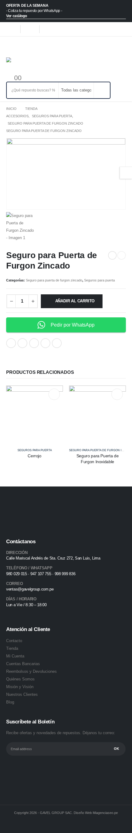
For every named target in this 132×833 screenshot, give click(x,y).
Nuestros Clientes (22, 694)
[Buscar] (101, 90)
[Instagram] (29, 29)
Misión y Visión (19, 686)
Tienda (12, 648)
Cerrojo (34, 455)
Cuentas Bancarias (23, 663)
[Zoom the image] (25, 510)
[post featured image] (34, 413)
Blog (10, 702)
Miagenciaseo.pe (105, 813)
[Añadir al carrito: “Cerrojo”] (54, 394)
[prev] (112, 255)
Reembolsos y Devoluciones (31, 671)
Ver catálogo (16, 16)
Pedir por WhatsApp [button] (73, 324)
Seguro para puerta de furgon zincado (54, 280)
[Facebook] (10, 29)
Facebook (11, 343)
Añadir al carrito (75, 301)
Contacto (14, 640)
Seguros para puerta (99, 280)
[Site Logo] (19, 64)
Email (57, 343)
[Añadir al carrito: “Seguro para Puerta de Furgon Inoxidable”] (117, 394)
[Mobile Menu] (10, 46)
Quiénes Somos (20, 679)
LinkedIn (34, 343)
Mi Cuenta (15, 656)
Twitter (22, 343)
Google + (45, 343)
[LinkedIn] (48, 29)
